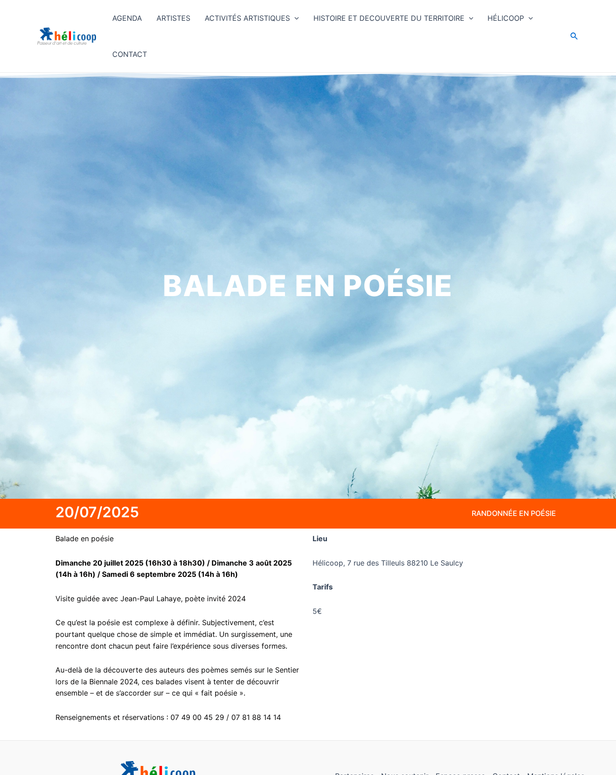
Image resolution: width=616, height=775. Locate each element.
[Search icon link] (574, 37)
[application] (294, 18)
